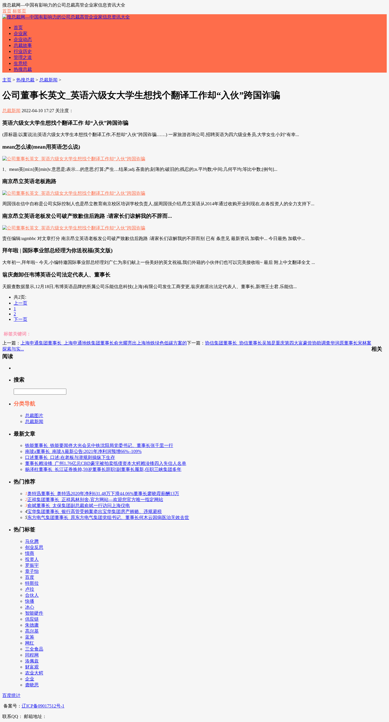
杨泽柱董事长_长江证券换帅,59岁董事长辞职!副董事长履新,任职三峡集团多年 (103, 469)
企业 (29, 678)
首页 (6, 11)
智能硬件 (34, 613)
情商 (29, 553)
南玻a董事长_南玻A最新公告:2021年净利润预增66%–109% (83, 451)
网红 (29, 643)
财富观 (32, 666)
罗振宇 (32, 565)
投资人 (32, 559)
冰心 (29, 607)
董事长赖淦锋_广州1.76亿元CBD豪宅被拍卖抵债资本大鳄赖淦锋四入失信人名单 (105, 463)
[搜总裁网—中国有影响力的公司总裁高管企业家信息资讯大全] (66, 17)
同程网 (32, 655)
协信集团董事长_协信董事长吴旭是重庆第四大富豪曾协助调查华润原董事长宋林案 (288, 343)
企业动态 (23, 39)
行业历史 (23, 51)
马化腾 (32, 541)
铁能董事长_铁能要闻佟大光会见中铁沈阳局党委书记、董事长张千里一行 (99, 445)
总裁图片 (34, 415)
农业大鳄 (34, 672)
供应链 (32, 619)
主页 (6, 79)
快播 (29, 601)
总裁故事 (23, 45)
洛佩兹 (32, 661)
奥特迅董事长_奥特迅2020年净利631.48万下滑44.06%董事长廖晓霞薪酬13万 (103, 493)
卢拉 (29, 589)
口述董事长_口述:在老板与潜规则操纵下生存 (70, 457)
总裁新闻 (48, 79)
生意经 (20, 63)
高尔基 (32, 631)
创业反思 (34, 547)
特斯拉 (32, 583)
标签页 (19, 11)
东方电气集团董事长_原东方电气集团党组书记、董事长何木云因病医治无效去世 (108, 517)
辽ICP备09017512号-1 (43, 705)
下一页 (20, 319)
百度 (29, 577)
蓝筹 (29, 637)
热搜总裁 (23, 69)
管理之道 (23, 57)
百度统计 (11, 695)
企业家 (20, 33)
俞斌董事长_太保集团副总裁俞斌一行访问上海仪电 (78, 505)
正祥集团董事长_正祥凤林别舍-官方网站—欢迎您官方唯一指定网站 (95, 499)
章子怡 (32, 571)
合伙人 (32, 595)
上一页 (20, 303)
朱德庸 (32, 625)
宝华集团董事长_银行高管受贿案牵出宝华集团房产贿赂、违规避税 (94, 511)
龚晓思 (32, 684)
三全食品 (34, 649)
